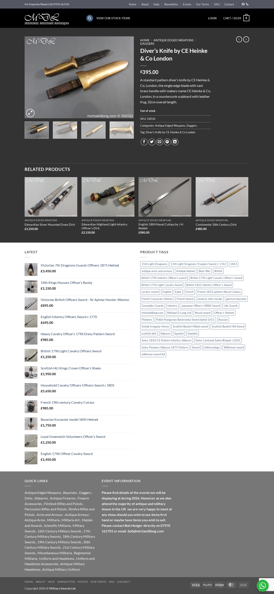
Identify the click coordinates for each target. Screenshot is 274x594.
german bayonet (236, 299)
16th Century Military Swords (59, 531)
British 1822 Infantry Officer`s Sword (209, 285)
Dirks (29, 498)
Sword (196, 347)
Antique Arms (35, 520)
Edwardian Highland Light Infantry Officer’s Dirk (104, 226)
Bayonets (70, 492)
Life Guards (231, 305)
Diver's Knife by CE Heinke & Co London (170, 132)
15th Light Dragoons (154, 264)
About (145, 4)
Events (187, 4)
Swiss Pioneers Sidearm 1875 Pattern (164, 347)
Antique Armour (77, 515)
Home (132, 4)
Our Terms (202, 4)
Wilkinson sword (234, 347)
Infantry (172, 305)
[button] (212, 18)
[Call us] (247, 4)
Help (156, 4)
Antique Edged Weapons (173, 40)
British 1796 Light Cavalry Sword (161, 285)
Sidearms (41, 498)
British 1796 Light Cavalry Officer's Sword (216, 278)
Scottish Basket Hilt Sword (228, 326)
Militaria (53, 520)
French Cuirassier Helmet (157, 299)
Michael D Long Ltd (179, 312)
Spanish (179, 333)
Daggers (147, 43)
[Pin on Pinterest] (167, 141)
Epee (178, 291)
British (218, 271)
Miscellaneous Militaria (54, 553)
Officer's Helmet (224, 312)
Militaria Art (71, 520)
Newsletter (171, 4)
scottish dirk (148, 333)
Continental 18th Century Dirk (216, 224)
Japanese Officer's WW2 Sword (200, 305)
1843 (233, 264)
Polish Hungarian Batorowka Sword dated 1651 (185, 319)
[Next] (126, 77)
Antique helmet (185, 271)
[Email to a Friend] (159, 141)
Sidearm (165, 333)
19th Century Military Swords (59, 542)
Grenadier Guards (152, 305)
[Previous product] (246, 39)
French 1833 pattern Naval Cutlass (219, 291)
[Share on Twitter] (151, 141)
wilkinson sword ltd (153, 354)
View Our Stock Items (113, 18)
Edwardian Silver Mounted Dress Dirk (50, 224)
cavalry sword (150, 291)
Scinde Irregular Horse (155, 326)
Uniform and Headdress (56, 558)
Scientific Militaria (57, 525)
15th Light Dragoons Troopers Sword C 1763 (198, 264)
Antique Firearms (63, 498)
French (189, 291)
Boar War (204, 271)
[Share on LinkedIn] (175, 141)
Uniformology (211, 347)
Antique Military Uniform (61, 569)
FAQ (216, 4)
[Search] (89, 18)
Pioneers (146, 319)
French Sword (185, 299)
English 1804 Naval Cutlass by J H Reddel (160, 226)
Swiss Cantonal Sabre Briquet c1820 (217, 340)
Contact (229, 4)
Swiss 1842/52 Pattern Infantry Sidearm (166, 340)
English (166, 291)
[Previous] (32, 77)
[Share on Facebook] (144, 141)
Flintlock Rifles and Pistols (63, 504)
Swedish (193, 333)
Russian (223, 319)
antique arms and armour (156, 271)
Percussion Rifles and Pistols (46, 509)
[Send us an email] (243, 4)
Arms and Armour (50, 515)
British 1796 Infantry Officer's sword (163, 278)
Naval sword (202, 312)
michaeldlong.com (152, 312)
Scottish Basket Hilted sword (190, 326)
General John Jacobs (209, 299)
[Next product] (239, 39)
